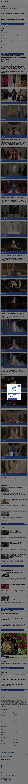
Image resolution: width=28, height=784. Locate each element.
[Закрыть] (19, 386)
